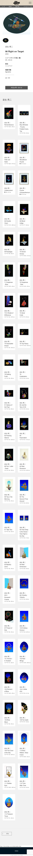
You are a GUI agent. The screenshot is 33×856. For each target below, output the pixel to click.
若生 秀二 (17, 6)
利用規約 (16, 850)
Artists (10, 6)
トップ (3, 6)
